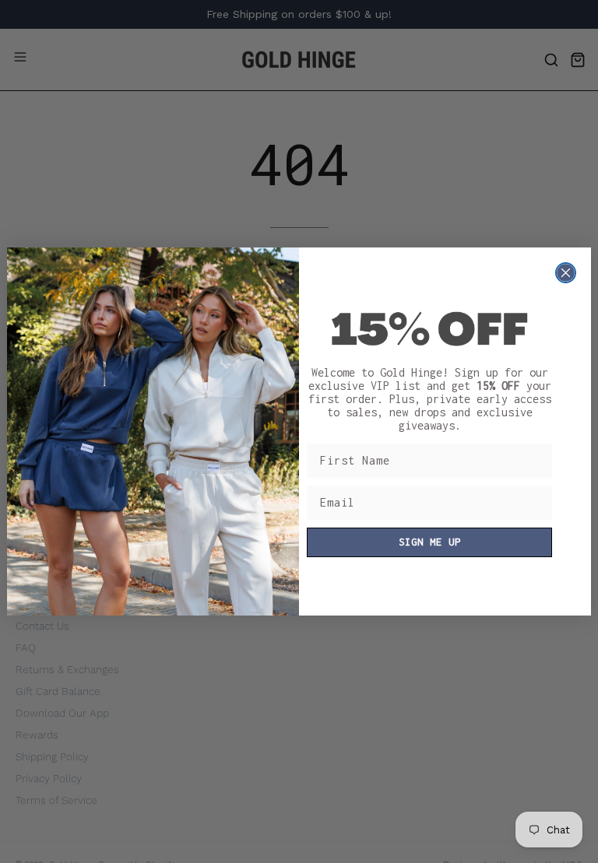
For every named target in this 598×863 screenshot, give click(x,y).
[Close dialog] (565, 272)
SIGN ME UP (430, 542)
